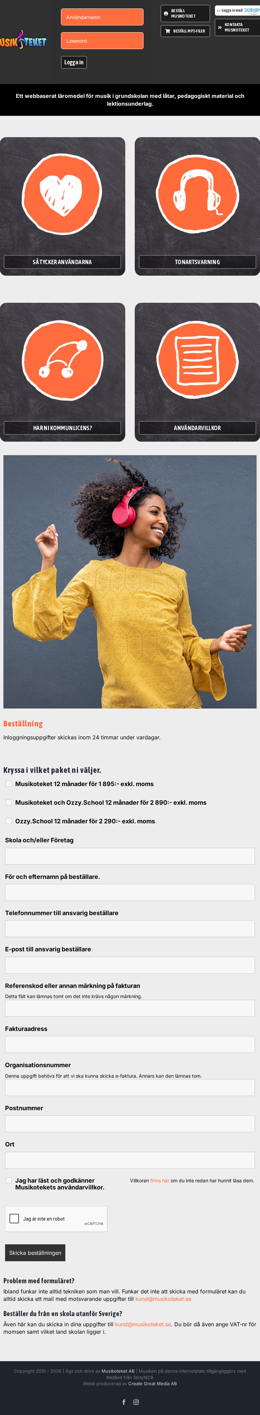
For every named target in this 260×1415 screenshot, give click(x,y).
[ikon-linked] (62, 309)
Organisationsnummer (38, 1065)
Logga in (74, 62)
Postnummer (24, 1108)
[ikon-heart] (62, 144)
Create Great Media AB (152, 1383)
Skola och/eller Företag (39, 840)
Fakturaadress (26, 1028)
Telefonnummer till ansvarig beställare (61, 912)
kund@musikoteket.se (163, 1298)
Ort (10, 1144)
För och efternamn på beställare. (52, 876)
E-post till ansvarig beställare (48, 949)
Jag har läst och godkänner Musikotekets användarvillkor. (60, 1184)
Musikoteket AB (118, 1371)
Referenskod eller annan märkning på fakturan (72, 985)
